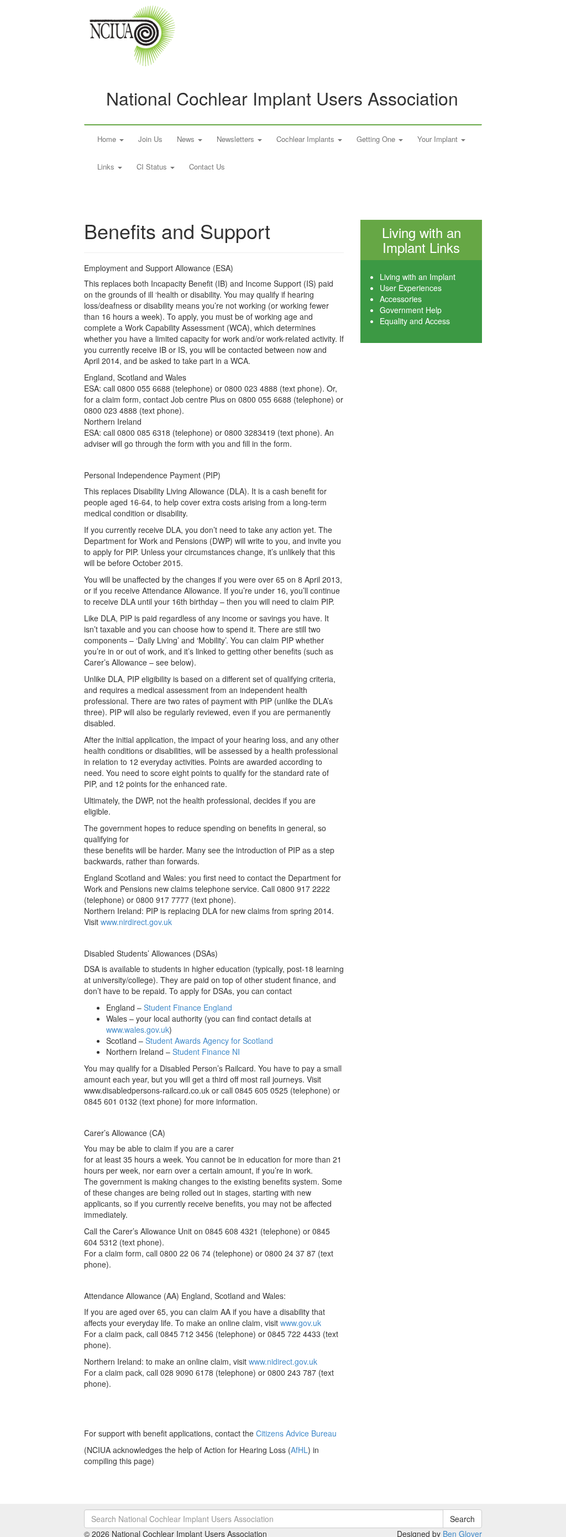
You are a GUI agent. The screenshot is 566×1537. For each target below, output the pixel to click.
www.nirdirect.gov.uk (136, 921)
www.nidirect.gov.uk (283, 1361)
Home (107, 139)
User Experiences (411, 287)
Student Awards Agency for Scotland (209, 1040)
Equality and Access (415, 320)
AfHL (299, 1449)
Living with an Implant (417, 276)
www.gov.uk (300, 1322)
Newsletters (236, 139)
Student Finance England (189, 1007)
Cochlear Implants (306, 139)
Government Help (411, 309)
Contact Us (207, 166)
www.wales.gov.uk (137, 1029)
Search (462, 1518)
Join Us (150, 139)
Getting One (377, 139)
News (187, 139)
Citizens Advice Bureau (296, 1433)
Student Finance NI (206, 1051)
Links (107, 166)
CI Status (153, 166)
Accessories (401, 298)
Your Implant (438, 139)
